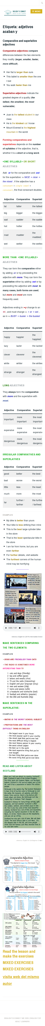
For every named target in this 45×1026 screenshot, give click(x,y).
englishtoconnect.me (14, 1018)
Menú (37, 11)
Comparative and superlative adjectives (20, 42)
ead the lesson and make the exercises (19, 954)
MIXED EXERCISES (18, 962)
